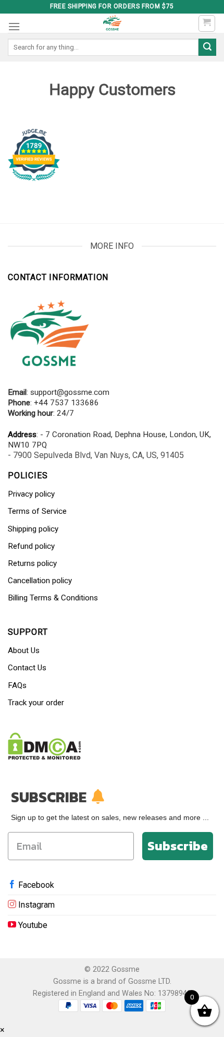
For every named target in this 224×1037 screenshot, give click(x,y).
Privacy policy (31, 494)
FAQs (17, 685)
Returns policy (32, 563)
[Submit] (207, 47)
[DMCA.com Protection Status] (44, 746)
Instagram (35, 905)
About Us (24, 650)
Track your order (36, 702)
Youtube (31, 925)
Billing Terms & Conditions (53, 597)
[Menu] (14, 26)
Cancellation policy (40, 580)
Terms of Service (37, 511)
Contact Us (27, 667)
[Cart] (207, 23)
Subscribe (177, 846)
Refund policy (31, 546)
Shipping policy (33, 529)
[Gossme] (112, 23)
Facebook (35, 885)
